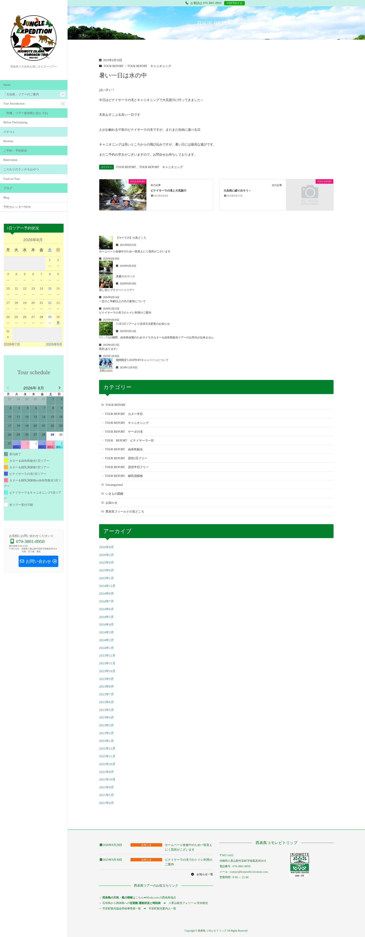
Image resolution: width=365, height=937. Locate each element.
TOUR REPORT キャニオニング (149, 66)
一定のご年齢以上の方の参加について (122, 301)
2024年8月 (106, 593)
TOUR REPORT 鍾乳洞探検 (124, 476)
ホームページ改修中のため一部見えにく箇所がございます (134, 251)
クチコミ (9, 131)
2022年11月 (107, 756)
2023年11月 (107, 663)
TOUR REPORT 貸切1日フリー (126, 458)
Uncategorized (114, 484)
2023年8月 (106, 686)
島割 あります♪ (108, 348)
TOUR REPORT (114, 66)
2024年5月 (106, 617)
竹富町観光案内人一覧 (162, 908)
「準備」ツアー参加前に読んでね (25, 113)
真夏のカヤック (125, 276)
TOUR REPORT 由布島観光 (124, 449)
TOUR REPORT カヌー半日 (124, 414)
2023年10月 (107, 671)
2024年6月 (106, 609)
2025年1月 (106, 578)
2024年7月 (106, 601)
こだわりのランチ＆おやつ (21, 169)
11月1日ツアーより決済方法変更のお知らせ (143, 323)
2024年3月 (106, 632)
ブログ (7, 188)
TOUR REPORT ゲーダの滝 (124, 431)
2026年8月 (106, 547)
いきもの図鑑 (114, 493)
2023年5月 (106, 710)
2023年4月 (106, 717)
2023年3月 (106, 725)
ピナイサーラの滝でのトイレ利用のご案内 (125, 312)
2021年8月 (106, 787)
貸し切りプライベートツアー (117, 290)
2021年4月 (106, 803)
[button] (202, 874)
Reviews (8, 141)
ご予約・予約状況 (15, 150)
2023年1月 (106, 741)
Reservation (10, 160)
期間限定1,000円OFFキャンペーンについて (142, 360)
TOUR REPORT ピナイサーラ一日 (129, 440)
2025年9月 (106, 562)
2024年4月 (106, 624)
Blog (6, 197)
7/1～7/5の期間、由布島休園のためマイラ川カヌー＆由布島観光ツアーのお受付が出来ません (156, 337)
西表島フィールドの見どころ (125, 511)
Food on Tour (11, 178)
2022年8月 (106, 772)
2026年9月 (54, 344)
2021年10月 (107, 779)
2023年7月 (106, 694)
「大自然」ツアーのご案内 (21, 94)
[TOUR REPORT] (122, 194)
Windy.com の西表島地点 (161, 897)
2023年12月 (107, 655)
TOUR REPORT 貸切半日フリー (127, 467)
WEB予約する (234, 3)
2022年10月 (107, 764)
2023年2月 (106, 733)
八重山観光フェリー (181, 903)
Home (7, 84)
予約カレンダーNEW (17, 207)
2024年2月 (106, 640)
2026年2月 (106, 555)
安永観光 (202, 903)
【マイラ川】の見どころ (131, 237)
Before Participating (15, 122)
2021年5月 (106, 795)
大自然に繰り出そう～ (237, 190)
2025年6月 (106, 570)
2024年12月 (107, 586)
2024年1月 (106, 648)
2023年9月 (106, 679)
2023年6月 (106, 702)
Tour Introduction (14, 103)
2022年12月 (107, 748)
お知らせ (111, 502)
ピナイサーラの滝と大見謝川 (168, 190)
